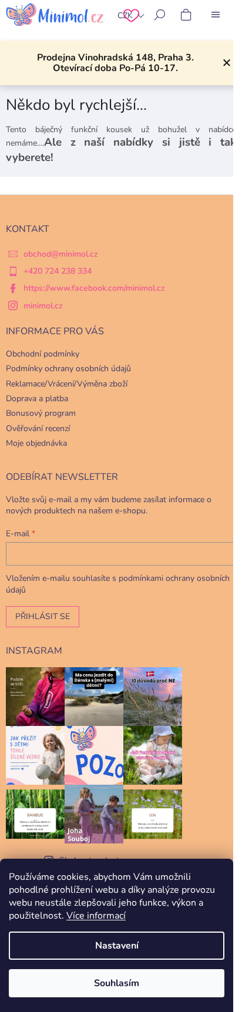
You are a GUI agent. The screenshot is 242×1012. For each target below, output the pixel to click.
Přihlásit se (42, 616)
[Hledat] (160, 14)
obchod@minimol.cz (60, 254)
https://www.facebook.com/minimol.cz (94, 288)
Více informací (96, 915)
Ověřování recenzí (38, 428)
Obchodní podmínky (42, 353)
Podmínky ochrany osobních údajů (68, 368)
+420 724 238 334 (57, 271)
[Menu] (215, 14)
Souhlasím (116, 983)
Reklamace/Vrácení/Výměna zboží (66, 383)
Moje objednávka (36, 443)
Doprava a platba (37, 398)
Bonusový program (41, 413)
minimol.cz (43, 305)
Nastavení (117, 945)
